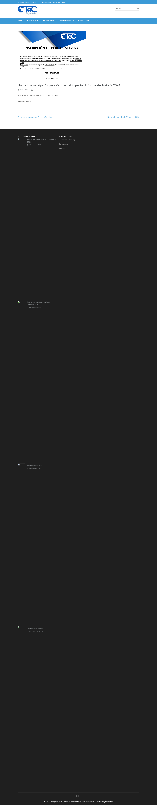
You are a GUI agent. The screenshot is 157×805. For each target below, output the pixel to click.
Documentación (67, 21)
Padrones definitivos (34, 465)
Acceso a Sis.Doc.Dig (67, 140)
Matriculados (49, 21)
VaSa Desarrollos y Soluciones (102, 802)
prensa (36, 90)
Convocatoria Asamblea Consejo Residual (35, 117)
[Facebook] (77, 796)
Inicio (20, 21)
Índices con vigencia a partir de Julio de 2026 (41, 140)
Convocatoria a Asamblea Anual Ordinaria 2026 (38, 303)
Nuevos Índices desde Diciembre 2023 (123, 117)
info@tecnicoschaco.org (28, 2)
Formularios (63, 144)
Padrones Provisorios (35, 628)
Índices (62, 148)
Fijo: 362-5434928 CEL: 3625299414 (54, 2)
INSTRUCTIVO (24, 101)
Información (83, 21)
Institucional (33, 21)
